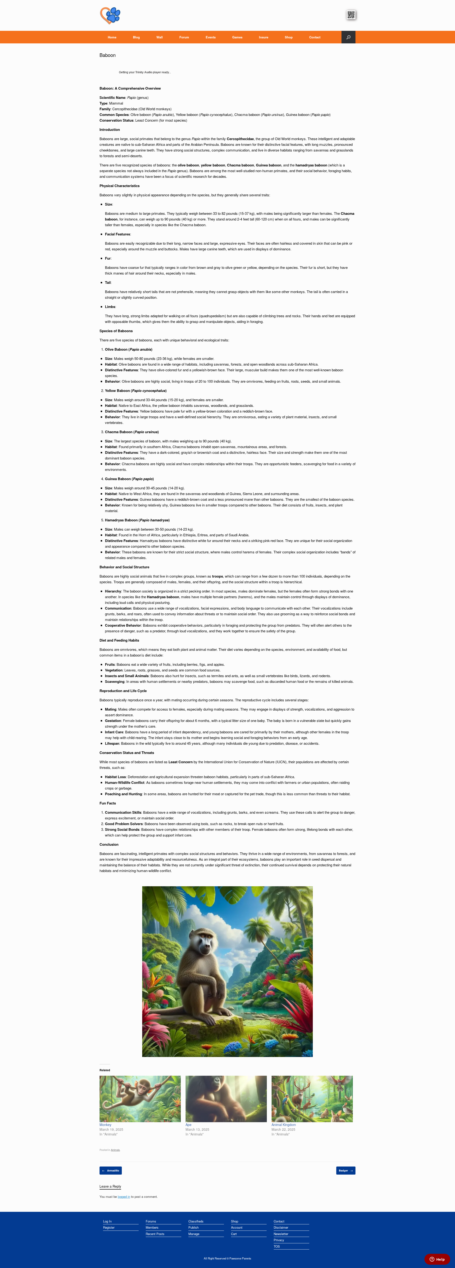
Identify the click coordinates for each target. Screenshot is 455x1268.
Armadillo (110, 1170)
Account (236, 1227)
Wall (159, 37)
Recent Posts (155, 1233)
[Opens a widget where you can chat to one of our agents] (437, 1260)
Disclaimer (281, 1227)
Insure (263, 37)
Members (152, 1227)
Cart (234, 1233)
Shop (289, 37)
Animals (115, 1150)
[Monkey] (140, 1099)
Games (237, 37)
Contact (314, 37)
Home (112, 37)
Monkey (105, 1124)
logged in (124, 1196)
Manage (193, 1233)
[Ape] (226, 1099)
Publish (193, 1227)
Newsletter (281, 1233)
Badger (346, 1170)
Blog (136, 37)
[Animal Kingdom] (312, 1099)
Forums (151, 1221)
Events (211, 37)
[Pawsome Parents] (110, 15)
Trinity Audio (143, 72)
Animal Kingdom (284, 1124)
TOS (277, 1246)
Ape (188, 1124)
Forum (184, 37)
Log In (107, 1221)
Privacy (279, 1240)
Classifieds (196, 1221)
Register (108, 1227)
